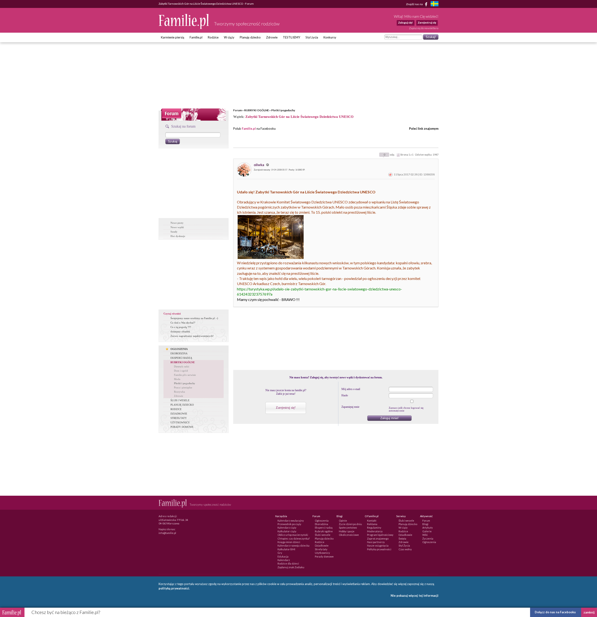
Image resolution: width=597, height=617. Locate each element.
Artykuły (427, 527)
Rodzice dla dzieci (288, 563)
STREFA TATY (178, 418)
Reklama (372, 524)
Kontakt (371, 520)
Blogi (425, 524)
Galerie (427, 531)
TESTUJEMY (291, 37)
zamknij (589, 612)
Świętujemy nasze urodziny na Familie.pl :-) (194, 318)
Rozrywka (179, 391)
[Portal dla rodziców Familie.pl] (184, 28)
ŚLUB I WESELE (180, 400)
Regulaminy (374, 527)
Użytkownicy (322, 552)
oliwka (259, 165)
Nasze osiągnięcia (378, 545)
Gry (280, 552)
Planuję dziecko (250, 37)
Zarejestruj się (427, 22)
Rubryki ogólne (324, 531)
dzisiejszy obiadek (180, 331)
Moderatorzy (375, 531)
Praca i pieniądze (183, 387)
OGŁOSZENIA (179, 349)
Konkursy (329, 37)
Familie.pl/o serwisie (185, 374)
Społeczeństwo (348, 527)
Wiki (425, 534)
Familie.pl (196, 37)
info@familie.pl (167, 532)
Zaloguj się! (405, 22)
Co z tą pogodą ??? (180, 327)
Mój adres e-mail (350, 389)
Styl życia (311, 37)
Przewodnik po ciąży (289, 524)
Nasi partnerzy (376, 542)
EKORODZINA (178, 353)
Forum (237, 110)
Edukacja (283, 556)
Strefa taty (321, 549)
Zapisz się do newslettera (423, 28)
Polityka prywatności (379, 549)
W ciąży (229, 37)
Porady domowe (324, 556)
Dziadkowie (322, 545)
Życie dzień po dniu (350, 524)
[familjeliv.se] (434, 4)
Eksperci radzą (324, 527)
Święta (402, 538)
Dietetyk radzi (181, 366)
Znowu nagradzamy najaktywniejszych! (192, 336)
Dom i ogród (181, 370)
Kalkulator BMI (286, 549)
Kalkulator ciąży (287, 531)
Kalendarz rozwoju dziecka (293, 545)
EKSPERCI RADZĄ (181, 357)
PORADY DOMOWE (182, 426)
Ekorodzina (321, 524)
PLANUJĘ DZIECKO (182, 404)
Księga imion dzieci (289, 542)
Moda (177, 379)
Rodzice (213, 37)
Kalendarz (284, 559)
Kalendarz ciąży (287, 527)
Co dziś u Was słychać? (182, 322)
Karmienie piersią (172, 37)
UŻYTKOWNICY (180, 422)
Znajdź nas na (414, 4)
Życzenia (427, 538)
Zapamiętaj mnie (350, 406)
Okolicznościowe (349, 534)
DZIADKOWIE (178, 413)
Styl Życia (404, 545)
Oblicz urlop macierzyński (293, 534)
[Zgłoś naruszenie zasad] (390, 174)
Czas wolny (405, 549)
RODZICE (176, 409)
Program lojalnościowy (380, 534)
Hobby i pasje (346, 531)
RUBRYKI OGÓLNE (256, 110)
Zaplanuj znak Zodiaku (291, 567)
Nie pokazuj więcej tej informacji (414, 595)
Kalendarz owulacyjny (291, 520)
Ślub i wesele (322, 534)
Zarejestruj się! (286, 407)
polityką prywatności (174, 588)
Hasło (344, 395)
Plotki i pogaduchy (283, 110)
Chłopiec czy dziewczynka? (294, 538)
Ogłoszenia (322, 520)
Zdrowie (272, 37)
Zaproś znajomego (378, 538)
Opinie (343, 520)
